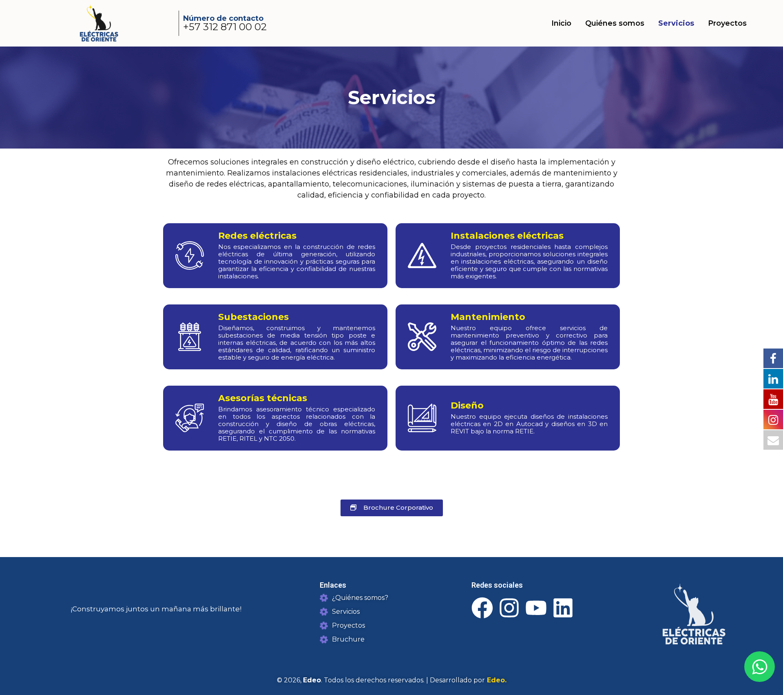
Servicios (676, 23)
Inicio (561, 23)
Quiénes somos (614, 23)
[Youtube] (536, 608)
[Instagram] (509, 608)
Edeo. (496, 680)
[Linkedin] (563, 608)
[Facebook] (482, 608)
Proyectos (727, 23)
